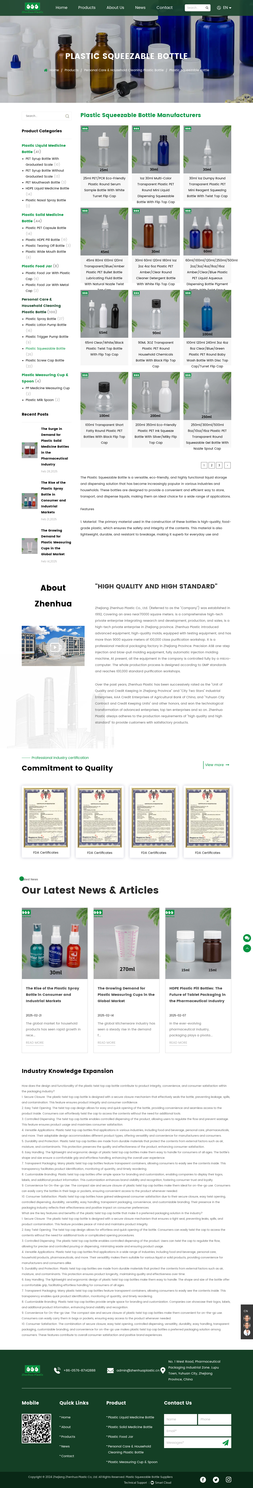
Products (87, 8)
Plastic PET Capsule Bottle (46, 230)
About (66, 1427)
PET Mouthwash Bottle (46, 182)
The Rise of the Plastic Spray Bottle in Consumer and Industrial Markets (52, 995)
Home (61, 8)
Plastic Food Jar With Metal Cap (47, 287)
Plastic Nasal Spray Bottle (46, 203)
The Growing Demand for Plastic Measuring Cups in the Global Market (126, 995)
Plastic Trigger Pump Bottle (47, 339)
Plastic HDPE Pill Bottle (46, 239)
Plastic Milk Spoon (43, 400)
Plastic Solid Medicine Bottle (42, 218)
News (140, 8)
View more (215, 765)
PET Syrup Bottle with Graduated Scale (43, 161)
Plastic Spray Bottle (45, 319)
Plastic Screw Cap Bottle (45, 363)
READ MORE (35, 1042)
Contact (165, 8)
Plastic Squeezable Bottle (45, 351)
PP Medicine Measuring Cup (48, 391)
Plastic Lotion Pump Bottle (46, 327)
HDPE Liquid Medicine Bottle (47, 191)
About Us (115, 8)
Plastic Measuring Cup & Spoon (45, 378)
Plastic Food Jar (40, 266)
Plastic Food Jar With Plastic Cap (48, 276)
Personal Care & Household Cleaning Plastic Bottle (124, 70)
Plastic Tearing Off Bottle (48, 245)
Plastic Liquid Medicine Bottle (44, 149)
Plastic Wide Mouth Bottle (46, 254)
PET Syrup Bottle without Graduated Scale (45, 173)
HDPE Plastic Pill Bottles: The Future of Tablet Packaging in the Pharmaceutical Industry (197, 995)
